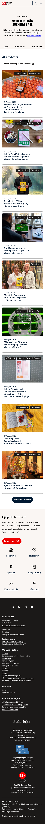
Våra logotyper (8, 661)
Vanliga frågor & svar (10, 666)
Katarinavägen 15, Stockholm (13, 644)
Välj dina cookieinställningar (13, 702)
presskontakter (34, 35)
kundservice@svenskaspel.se (13, 625)
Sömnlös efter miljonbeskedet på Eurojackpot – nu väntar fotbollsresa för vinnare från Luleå (18, 108)
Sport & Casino (8, 693)
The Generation (28, 816)
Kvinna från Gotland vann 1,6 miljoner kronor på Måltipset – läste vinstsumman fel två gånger (17, 393)
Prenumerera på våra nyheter (17, 64)
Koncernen (19, 47)
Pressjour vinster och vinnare (13, 635)
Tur (3, 690)
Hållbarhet (34, 556)
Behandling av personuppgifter (14, 707)
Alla (6, 47)
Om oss (5, 653)
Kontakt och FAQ (11, 541)
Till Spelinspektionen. (21, 765)
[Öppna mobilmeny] (41, 3)
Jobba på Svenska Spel (11, 663)
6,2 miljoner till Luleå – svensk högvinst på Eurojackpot (18, 486)
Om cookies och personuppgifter (15, 705)
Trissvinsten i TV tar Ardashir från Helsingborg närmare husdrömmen (16, 203)
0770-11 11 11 (6, 623)
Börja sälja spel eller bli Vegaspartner (16, 656)
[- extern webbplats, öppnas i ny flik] (13, 607)
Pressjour (5, 632)
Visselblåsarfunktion (10, 710)
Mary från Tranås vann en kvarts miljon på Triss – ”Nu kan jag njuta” (15, 297)
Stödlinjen (30, 738)
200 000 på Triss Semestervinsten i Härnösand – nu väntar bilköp (17, 441)
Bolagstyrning (34, 572)
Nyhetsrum (6, 658)
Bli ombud (11, 556)
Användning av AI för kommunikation (16, 681)
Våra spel (34, 589)
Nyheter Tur (37, 47)
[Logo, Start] (7, 3)
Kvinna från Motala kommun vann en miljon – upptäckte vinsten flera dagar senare (17, 156)
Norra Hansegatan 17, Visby (12, 642)
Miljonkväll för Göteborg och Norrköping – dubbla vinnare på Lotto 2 (15, 344)
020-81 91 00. (26, 740)
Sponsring (6, 668)
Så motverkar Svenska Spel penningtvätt (18, 678)
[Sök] (35, 3)
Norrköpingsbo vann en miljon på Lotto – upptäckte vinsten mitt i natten (17, 250)
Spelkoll (11, 572)
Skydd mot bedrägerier (11, 676)
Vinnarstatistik (11, 589)
